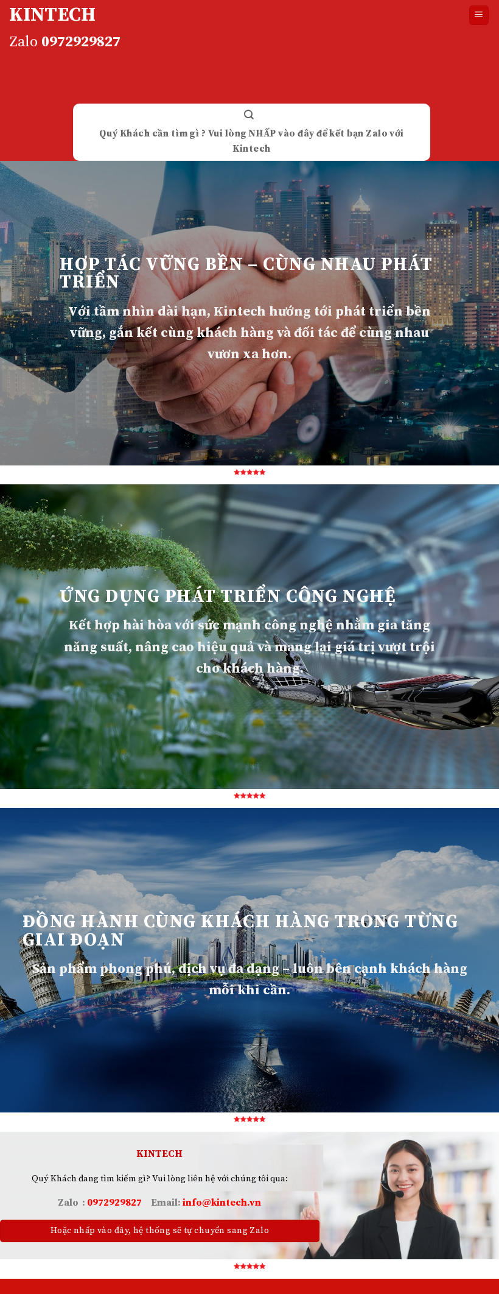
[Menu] (479, 15)
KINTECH (52, 15)
